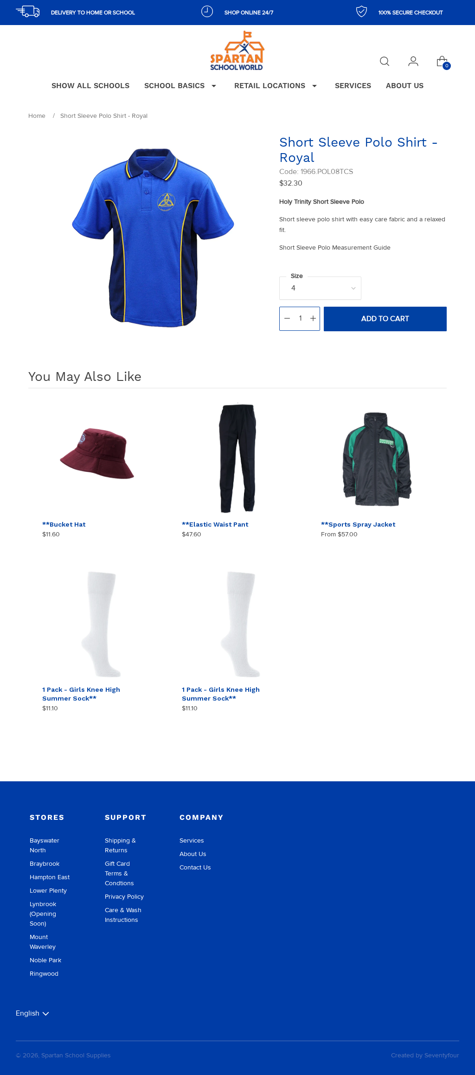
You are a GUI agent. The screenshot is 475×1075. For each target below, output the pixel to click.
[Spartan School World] (237, 50)
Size (297, 276)
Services (192, 840)
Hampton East (50, 877)
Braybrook (44, 864)
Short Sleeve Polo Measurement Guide (335, 247)
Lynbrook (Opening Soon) (43, 913)
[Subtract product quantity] (287, 318)
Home (36, 116)
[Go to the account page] (413, 61)
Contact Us (195, 867)
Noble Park (45, 960)
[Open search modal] (384, 61)
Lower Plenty (48, 891)
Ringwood (44, 974)
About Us (193, 854)
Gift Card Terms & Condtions (119, 873)
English (27, 1013)
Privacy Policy (124, 897)
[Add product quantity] (313, 318)
